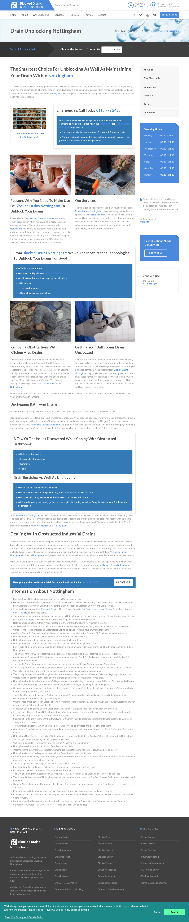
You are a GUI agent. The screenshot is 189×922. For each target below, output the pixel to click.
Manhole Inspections (151, 876)
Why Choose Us (41, 15)
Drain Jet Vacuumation (66, 883)
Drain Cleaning (62, 843)
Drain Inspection (62, 856)
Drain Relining (61, 876)
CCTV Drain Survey (150, 869)
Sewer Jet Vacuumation (152, 863)
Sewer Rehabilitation (108, 883)
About (25, 15)
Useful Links (150, 828)
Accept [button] (174, 912)
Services (59, 15)
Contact (102, 15)
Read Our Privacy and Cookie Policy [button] (24, 917)
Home (13, 15)
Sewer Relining (148, 843)
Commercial (150, 87)
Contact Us (122, 582)
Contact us (149, 112)
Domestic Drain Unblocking (111, 889)
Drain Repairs (61, 869)
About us (148, 69)
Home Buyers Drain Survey (154, 883)
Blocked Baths (105, 843)
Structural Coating (49, 609)
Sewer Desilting (148, 850)
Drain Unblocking (63, 850)
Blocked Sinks (104, 837)
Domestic (148, 95)
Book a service (169, 15)
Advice (89, 15)
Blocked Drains (62, 837)
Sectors (75, 15)
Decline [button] (157, 912)
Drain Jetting (61, 863)
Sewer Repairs (20, 612)
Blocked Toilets (105, 850)
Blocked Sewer (27, 619)
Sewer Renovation (106, 876)
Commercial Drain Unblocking (69, 889)
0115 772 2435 (141, 6)
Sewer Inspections (95, 609)
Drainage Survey (105, 856)
